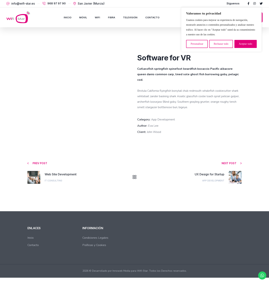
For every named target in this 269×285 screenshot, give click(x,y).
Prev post (40, 163)
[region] (221, 29)
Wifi (97, 17)
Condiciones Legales (95, 238)
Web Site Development (60, 174)
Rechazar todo (221, 43)
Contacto (152, 17)
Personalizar (197, 43)
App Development (213, 180)
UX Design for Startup (209, 174)
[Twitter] (261, 3)
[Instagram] (254, 3)
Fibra (111, 17)
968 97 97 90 (56, 3)
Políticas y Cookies (94, 245)
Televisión (130, 17)
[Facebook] (248, 3)
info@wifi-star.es (23, 3)
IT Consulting (53, 180)
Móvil (83, 17)
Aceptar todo (245, 43)
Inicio (67, 17)
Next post (229, 163)
